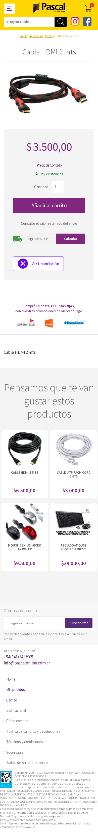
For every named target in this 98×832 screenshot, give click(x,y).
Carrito (11, 700)
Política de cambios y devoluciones (33, 731)
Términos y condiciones (24, 741)
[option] (49, 323)
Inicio (23, 36)
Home (11, 679)
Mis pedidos (15, 689)
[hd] (49, 92)
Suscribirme (79, 623)
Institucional (16, 710)
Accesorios (36, 36)
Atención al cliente (27, 657)
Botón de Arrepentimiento (27, 762)
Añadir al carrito (49, 205)
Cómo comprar (17, 720)
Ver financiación (45, 263)
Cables (49, 36)
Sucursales (14, 752)
